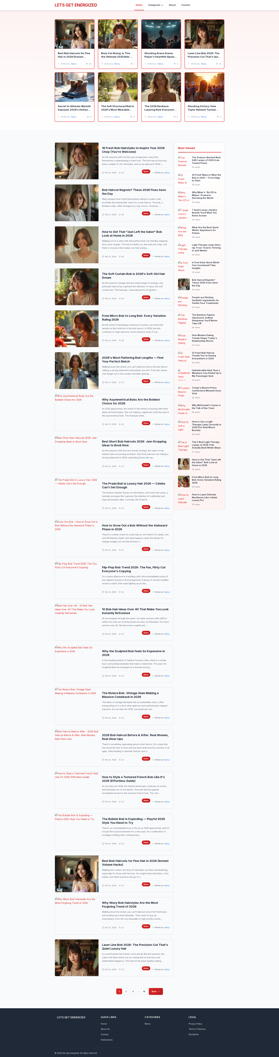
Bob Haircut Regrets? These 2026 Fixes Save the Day (205, 283)
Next (154, 991)
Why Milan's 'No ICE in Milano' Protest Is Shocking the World (204, 195)
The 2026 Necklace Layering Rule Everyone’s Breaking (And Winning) (160, 110)
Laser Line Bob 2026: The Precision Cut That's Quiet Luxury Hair (204, 57)
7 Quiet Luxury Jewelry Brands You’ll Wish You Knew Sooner (204, 213)
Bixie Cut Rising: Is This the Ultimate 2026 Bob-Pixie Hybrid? (115, 57)
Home (104, 1024)
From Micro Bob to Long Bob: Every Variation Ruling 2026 (206, 480)
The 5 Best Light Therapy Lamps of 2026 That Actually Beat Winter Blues (206, 445)
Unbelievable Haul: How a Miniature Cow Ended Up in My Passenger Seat (206, 373)
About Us (105, 1029)
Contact (105, 1034)
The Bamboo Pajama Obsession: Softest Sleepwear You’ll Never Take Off (205, 319)
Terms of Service (197, 1029)
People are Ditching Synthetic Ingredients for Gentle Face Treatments (205, 300)
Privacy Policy (195, 1024)
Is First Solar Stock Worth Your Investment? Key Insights (205, 265)
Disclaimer (194, 1034)
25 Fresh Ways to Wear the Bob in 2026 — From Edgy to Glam (206, 177)
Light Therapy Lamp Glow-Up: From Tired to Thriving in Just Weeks (206, 247)
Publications (107, 1040)
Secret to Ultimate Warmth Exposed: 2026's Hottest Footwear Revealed (74, 110)
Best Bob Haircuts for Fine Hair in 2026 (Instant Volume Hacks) (74, 57)
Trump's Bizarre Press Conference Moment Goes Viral (206, 390)
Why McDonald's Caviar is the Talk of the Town (206, 406)
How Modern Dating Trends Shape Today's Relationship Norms (204, 338)
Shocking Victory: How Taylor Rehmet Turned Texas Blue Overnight (202, 110)
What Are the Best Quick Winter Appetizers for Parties (205, 230)
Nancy (73, 64)
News (146, 171)
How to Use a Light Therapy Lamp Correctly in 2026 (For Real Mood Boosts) (206, 426)
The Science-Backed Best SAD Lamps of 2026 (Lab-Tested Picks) (206, 160)
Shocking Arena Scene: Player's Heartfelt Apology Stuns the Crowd (160, 57)
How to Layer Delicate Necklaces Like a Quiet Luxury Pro (204, 497)
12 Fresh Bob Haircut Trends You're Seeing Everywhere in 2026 (204, 355)
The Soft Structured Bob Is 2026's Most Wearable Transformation (117, 110)
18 (144, 991)
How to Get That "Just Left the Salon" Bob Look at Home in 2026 (206, 462)
